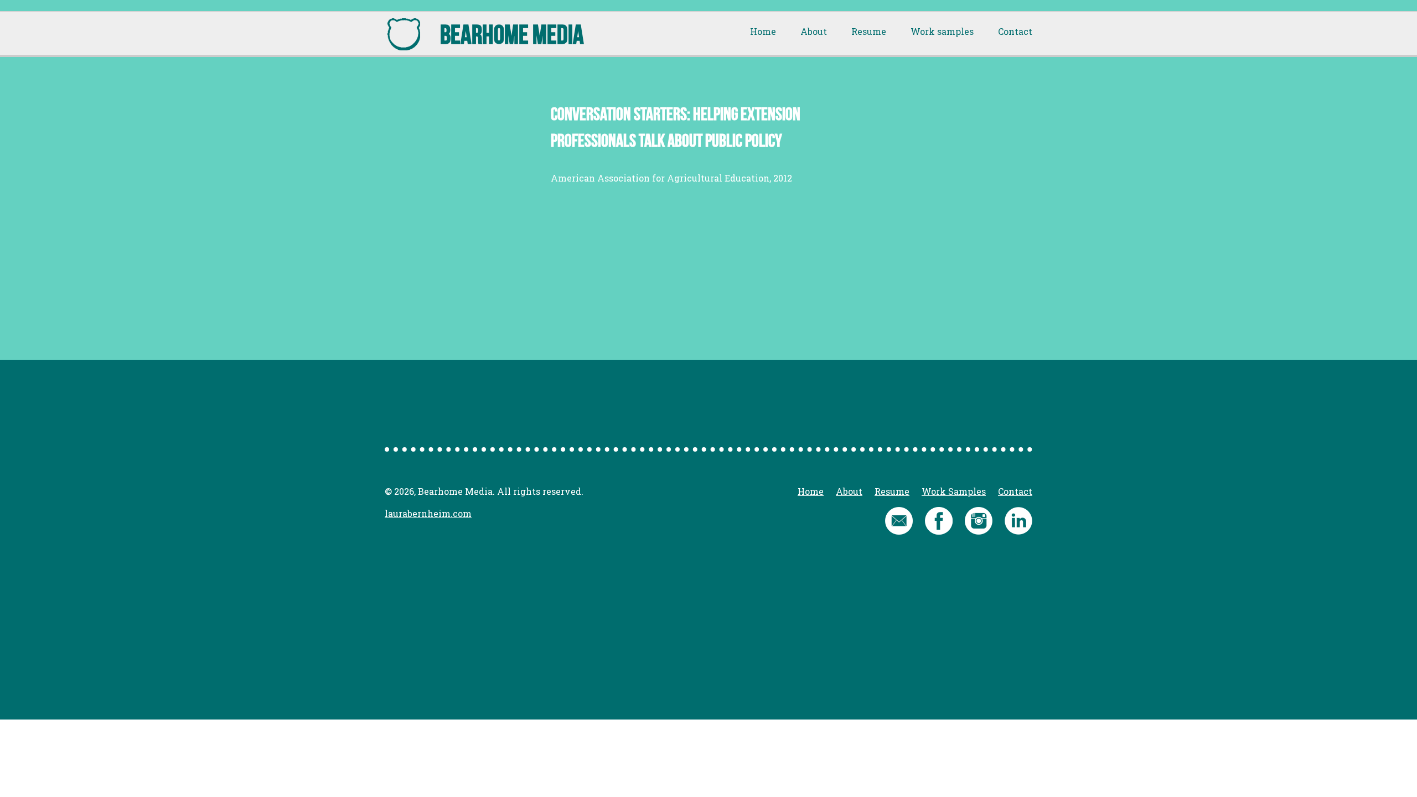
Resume (868, 31)
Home (763, 31)
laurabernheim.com (428, 513)
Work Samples (954, 491)
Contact (1015, 31)
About (813, 31)
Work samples (942, 31)
